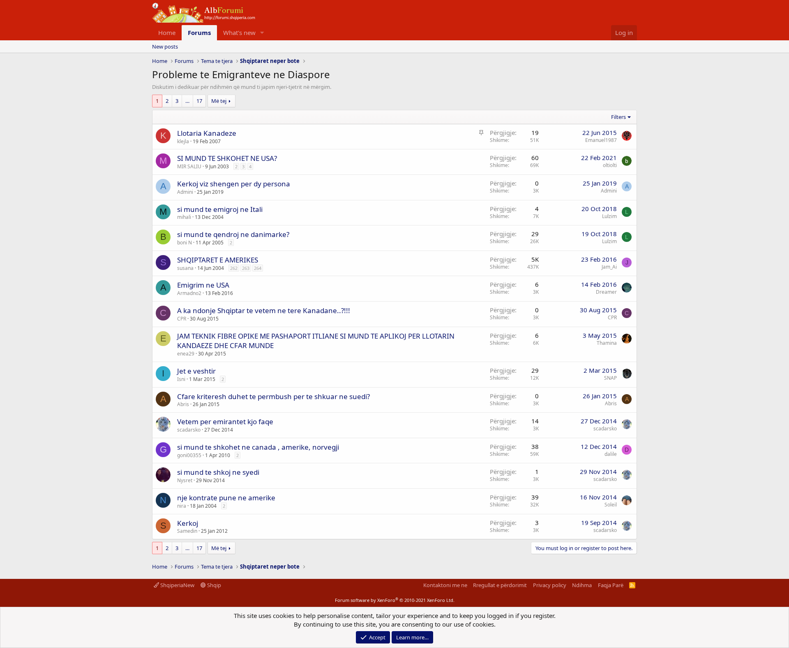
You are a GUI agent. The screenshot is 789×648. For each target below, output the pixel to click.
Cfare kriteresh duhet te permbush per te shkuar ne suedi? (273, 396)
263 (245, 268)
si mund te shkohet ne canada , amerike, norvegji (258, 447)
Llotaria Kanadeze (206, 133)
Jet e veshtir (196, 371)
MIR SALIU (189, 166)
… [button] (187, 101)
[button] (262, 32)
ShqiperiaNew (176, 585)
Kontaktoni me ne (445, 585)
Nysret (184, 480)
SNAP (610, 377)
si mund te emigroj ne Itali (220, 209)
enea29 (185, 353)
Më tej (218, 101)
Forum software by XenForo (394, 600)
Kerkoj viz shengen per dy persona (233, 183)
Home (166, 32)
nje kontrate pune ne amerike (226, 497)
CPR (181, 318)
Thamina (607, 342)
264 (257, 268)
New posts (165, 46)
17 (199, 101)
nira (181, 505)
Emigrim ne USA (203, 285)
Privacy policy (549, 585)
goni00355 (189, 455)
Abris (183, 404)
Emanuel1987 (601, 140)
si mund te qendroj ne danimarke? (233, 234)
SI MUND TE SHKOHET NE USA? (227, 158)
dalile (610, 454)
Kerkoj (187, 523)
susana (185, 268)
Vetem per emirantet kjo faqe (225, 421)
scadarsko (189, 429)
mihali (184, 217)
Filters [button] (618, 117)
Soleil (610, 504)
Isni (181, 379)
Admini (185, 191)
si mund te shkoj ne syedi (218, 472)
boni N (184, 242)
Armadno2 (189, 293)
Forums (199, 32)
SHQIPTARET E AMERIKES (217, 260)
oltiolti (610, 165)
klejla (183, 141)
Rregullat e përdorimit (500, 585)
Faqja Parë (610, 585)
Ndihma (582, 585)
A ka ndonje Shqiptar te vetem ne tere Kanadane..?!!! (263, 310)
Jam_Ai (609, 266)
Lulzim (609, 216)
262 (234, 268)
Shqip (213, 585)
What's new (239, 32)
